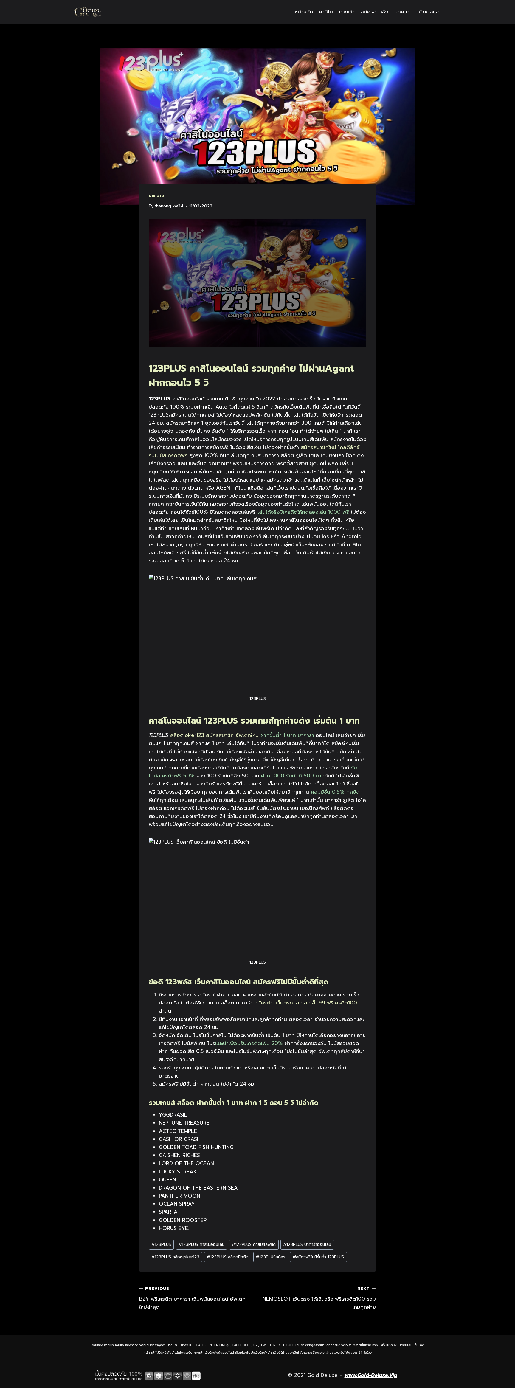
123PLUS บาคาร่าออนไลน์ (307, 1244)
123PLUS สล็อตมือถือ (228, 1257)
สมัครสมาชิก (374, 11)
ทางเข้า (347, 11)
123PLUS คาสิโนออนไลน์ (201, 1244)
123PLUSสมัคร (270, 1257)
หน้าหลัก (304, 11)
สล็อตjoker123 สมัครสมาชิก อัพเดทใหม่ (214, 735)
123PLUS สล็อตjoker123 (175, 1257)
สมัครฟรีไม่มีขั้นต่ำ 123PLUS (318, 1257)
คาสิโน (326, 11)
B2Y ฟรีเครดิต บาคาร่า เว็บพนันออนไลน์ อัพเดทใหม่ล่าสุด (192, 1298)
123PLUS (161, 1244)
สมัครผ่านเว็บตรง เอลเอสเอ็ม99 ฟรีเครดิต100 (305, 1003)
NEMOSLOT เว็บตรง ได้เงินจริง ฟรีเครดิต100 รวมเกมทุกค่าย (319, 1298)
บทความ (403, 11)
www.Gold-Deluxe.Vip (371, 1375)
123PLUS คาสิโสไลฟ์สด (254, 1244)
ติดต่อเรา (429, 11)
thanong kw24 (168, 206)
